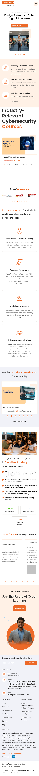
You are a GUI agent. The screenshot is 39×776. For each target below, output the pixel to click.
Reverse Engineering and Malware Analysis (27, 705)
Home (4, 703)
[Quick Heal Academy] (8, 3)
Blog (3, 725)
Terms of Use (7, 764)
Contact (5, 721)
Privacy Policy (7, 766)
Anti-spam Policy (20, 764)
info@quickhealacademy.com (18, 695)
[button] (12, 201)
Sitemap (17, 766)
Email (9, 692)
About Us (5, 707)
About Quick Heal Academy (12, 754)
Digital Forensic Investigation (14, 157)
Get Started (19, 608)
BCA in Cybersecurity (11, 408)
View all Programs (19, 421)
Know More (16, 25)
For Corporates (7, 714)
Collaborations (7, 717)
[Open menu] (36, 4)
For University (7, 710)
